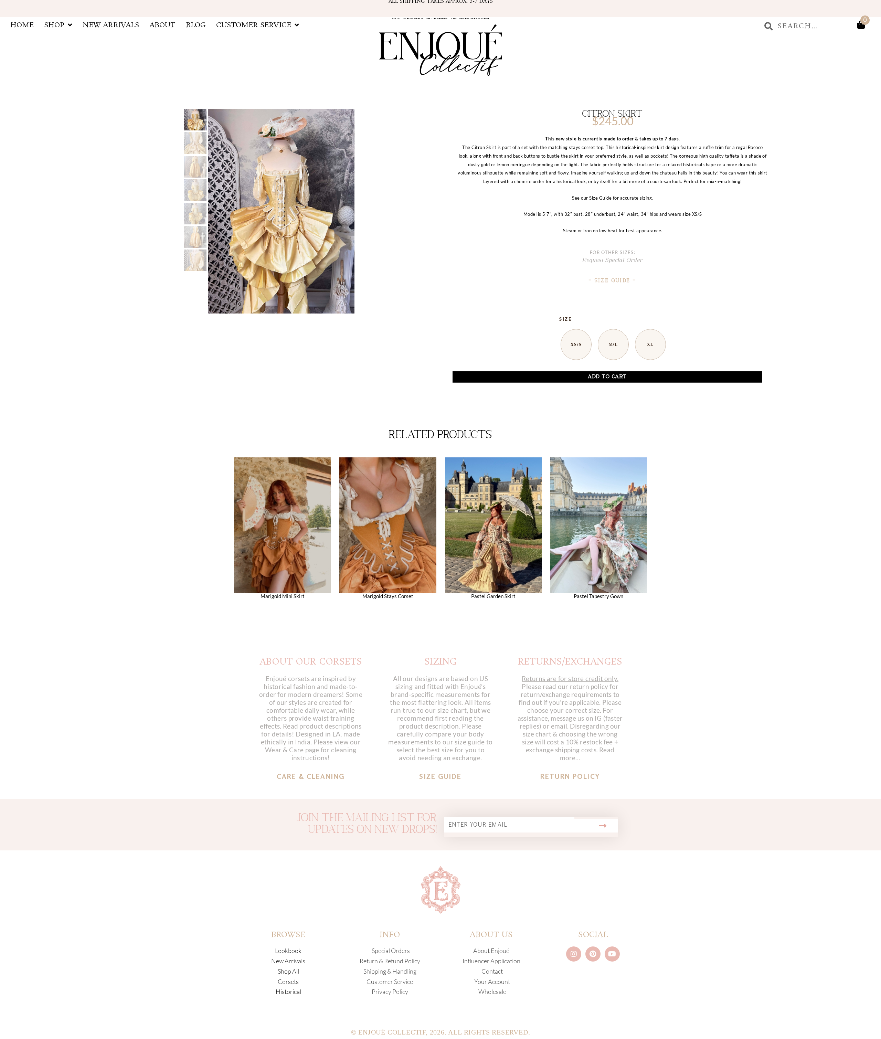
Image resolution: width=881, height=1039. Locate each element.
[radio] (576, 344)
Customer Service (253, 25)
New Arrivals (111, 25)
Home (22, 25)
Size (565, 319)
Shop (54, 25)
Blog (196, 25)
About (162, 25)
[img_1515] (281, 211)
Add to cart (607, 376)
